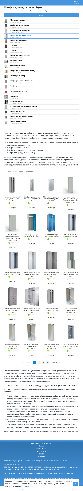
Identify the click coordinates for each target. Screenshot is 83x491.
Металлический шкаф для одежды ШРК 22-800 (51, 274)
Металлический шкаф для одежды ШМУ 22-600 (32, 310)
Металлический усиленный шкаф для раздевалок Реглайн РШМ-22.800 (12, 237)
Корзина (75, 1)
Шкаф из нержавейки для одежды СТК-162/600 (31, 346)
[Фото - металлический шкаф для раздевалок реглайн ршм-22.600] (70, 184)
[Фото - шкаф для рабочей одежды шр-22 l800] (51, 296)
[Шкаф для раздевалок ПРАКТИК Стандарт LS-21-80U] (51, 184)
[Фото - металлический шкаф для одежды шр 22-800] (12, 260)
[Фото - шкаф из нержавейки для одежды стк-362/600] (70, 296)
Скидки (41, 446)
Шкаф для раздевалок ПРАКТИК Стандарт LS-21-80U (51, 198)
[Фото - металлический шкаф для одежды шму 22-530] (70, 332)
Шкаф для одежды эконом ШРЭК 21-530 (31, 235)
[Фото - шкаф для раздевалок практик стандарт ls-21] (31, 184)
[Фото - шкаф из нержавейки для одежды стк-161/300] (12, 332)
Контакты (41, 456)
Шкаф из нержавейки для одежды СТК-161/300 (12, 346)
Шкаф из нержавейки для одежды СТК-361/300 (51, 346)
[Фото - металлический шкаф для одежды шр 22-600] (70, 222)
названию (30, 171)
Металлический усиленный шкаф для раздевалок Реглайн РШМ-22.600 (70, 199)
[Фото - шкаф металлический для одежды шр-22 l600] (12, 184)
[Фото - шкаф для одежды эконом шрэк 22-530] (51, 222)
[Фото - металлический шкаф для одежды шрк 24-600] (70, 260)
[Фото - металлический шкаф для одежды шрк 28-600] (12, 296)
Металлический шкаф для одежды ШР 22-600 (70, 235)
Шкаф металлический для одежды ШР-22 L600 (12, 198)
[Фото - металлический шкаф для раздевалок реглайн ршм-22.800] (12, 222)
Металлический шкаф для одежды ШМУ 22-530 (70, 346)
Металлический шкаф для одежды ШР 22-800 (12, 273)
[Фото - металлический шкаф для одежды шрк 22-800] (51, 260)
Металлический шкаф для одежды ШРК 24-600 (70, 274)
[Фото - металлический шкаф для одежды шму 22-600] (31, 296)
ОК (75, 484)
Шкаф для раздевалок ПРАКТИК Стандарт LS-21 (32, 198)
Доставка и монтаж (41, 448)
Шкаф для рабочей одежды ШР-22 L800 (51, 309)
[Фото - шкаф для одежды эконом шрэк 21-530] (31, 222)
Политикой (24, 486)
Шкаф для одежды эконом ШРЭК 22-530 (51, 235)
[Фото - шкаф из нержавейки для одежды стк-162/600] (31, 332)
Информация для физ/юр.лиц (41, 443)
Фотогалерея (41, 451)
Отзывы (41, 454)
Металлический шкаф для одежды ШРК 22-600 (32, 274)
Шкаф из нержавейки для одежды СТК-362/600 (70, 310)
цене (21, 171)
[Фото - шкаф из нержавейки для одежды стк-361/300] (51, 332)
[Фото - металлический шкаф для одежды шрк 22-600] (31, 260)
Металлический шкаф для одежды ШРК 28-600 (12, 310)
